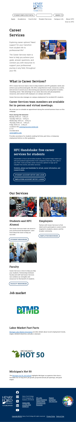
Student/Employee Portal (24, 15)
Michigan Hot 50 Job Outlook (21, 375)
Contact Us (25, 406)
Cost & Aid (32, 19)
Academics (22, 19)
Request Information (52, 398)
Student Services (45, 19)
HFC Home (38, 6)
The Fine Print (53, 401)
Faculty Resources (18, 283)
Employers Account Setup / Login (29, 179)
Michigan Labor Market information (21, 332)
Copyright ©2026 (17, 416)
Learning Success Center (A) (28, 127)
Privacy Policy (51, 416)
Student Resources (18, 239)
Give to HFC (69, 22)
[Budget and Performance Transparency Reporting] (68, 401)
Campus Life (58, 19)
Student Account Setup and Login (29, 175)
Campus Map (26, 402)
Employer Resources (49, 236)
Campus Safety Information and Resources (40, 403)
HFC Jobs (39, 397)
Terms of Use (60, 416)
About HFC (70, 19)
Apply (13, 19)
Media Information (41, 399)
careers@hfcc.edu (16, 133)
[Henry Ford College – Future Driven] (7, 401)
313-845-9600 (26, 404)
